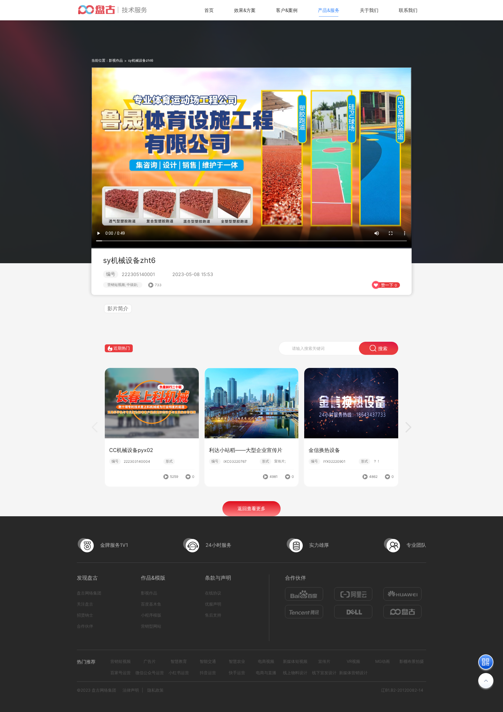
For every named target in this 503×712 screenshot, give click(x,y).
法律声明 (131, 690)
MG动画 (382, 661)
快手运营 (237, 672)
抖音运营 (208, 672)
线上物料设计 (295, 672)
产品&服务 (328, 10)
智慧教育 (179, 661)
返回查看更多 (251, 508)
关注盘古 (85, 603)
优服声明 (213, 603)
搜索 (382, 348)
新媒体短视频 (295, 661)
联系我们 (408, 10)
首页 (209, 10)
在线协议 (213, 592)
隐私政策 (155, 690)
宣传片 (324, 661)
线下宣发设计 (324, 672)
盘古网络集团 (89, 592)
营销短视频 (120, 661)
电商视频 (266, 661)
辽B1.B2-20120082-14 (402, 690)
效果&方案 (245, 10)
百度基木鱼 (151, 603)
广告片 (150, 661)
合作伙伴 (85, 626)
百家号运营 (120, 672)
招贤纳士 (85, 615)
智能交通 (208, 661)
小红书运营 (179, 672)
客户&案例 (286, 10)
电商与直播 (266, 672)
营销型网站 (151, 626)
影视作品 (116, 60)
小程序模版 (151, 615)
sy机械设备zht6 (140, 60)
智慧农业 (237, 661)
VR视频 (353, 661)
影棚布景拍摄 (411, 661)
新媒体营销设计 (353, 672)
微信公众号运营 (149, 672)
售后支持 (213, 615)
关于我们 (369, 10)
